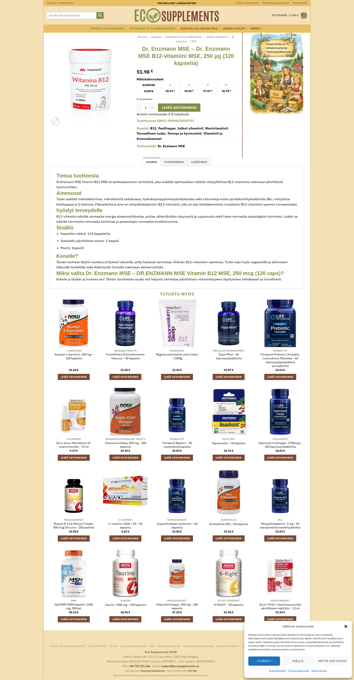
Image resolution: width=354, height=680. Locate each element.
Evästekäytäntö (277, 670)
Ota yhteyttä (299, 3)
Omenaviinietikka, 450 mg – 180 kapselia (125, 445)
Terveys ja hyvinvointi (107, 28)
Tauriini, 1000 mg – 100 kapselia (125, 605)
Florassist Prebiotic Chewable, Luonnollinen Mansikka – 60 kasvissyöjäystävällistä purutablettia (280, 360)
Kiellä (298, 661)
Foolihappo (167, 128)
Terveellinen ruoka (151, 133)
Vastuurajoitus (319, 670)
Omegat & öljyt (234, 28)
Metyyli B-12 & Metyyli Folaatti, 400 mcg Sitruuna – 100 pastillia (73, 525)
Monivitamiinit (216, 128)
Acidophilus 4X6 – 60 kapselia (228, 524)
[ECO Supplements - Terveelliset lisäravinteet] (177, 15)
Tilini (113, 646)
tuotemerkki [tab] (174, 162)
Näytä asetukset (332, 661)
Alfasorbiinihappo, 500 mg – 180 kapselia (177, 606)
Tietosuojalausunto (298, 670)
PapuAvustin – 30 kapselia (228, 443)
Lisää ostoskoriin (179, 108)
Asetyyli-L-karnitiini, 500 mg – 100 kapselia (73, 356)
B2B (152, 646)
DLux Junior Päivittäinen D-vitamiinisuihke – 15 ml (73, 445)
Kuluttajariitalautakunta (153, 670)
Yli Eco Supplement (247, 3)
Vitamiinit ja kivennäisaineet (153, 28)
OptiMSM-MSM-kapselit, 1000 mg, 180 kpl (73, 606)
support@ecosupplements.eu (180, 666)
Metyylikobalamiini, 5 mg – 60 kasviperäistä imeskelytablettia (280, 525)
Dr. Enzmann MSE (171, 146)
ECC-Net (192, 670)
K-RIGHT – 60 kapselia (228, 605)
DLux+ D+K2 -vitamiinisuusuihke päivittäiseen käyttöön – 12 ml (280, 606)
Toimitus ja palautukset (275, 3)
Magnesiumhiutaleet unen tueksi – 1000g (177, 356)
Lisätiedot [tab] (199, 162)
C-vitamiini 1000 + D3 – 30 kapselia (125, 525)
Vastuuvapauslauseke (198, 646)
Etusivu (142, 37)
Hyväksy (264, 661)
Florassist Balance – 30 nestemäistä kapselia (177, 445)
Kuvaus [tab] (151, 162)
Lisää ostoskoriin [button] (74, 376)
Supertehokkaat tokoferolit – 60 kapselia (177, 525)
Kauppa (156, 37)
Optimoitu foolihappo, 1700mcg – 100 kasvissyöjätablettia (280, 445)
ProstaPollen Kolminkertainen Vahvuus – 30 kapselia (125, 356)
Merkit (255, 28)
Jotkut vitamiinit (217, 37)
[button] (346, 626)
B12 (193, 41)
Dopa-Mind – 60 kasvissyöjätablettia (229, 356)
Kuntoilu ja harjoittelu (199, 28)
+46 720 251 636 (139, 666)
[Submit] (99, 15)
